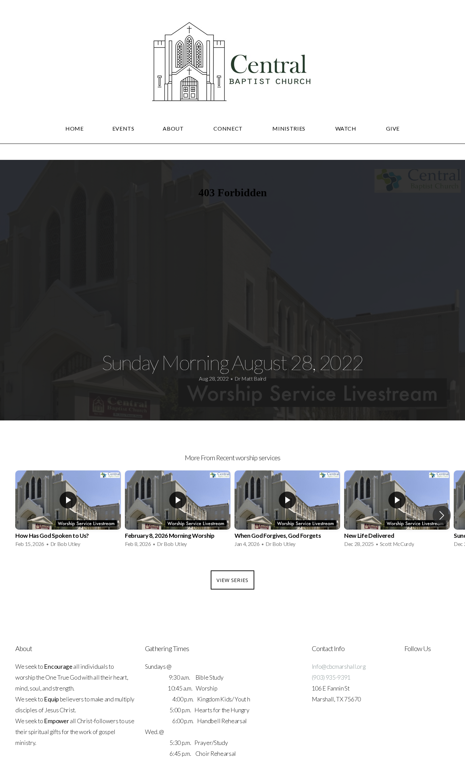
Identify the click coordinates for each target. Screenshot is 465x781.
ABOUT (174, 128)
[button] (441, 515)
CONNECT (228, 128)
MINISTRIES (289, 128)
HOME (74, 128)
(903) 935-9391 (331, 677)
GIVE (393, 128)
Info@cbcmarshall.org (339, 666)
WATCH (346, 128)
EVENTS (123, 128)
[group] (68, 510)
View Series (232, 580)
